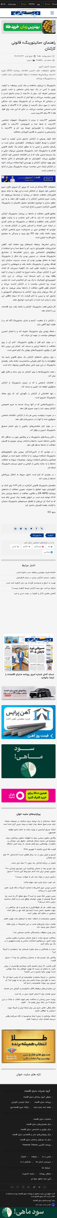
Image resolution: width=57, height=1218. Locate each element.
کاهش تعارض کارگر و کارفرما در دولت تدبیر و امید (35, 593)
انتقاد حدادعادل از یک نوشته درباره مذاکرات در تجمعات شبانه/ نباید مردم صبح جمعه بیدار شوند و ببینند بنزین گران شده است (29, 823)
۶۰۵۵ (44, 56)
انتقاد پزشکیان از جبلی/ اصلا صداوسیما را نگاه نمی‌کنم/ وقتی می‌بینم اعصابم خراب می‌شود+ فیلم (31, 1018)
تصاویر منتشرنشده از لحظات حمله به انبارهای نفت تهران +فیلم (30, 918)
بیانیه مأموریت (28, 1173)
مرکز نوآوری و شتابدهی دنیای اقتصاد (36, 1129)
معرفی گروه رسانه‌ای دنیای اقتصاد (37, 1097)
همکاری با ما (25, 1161)
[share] (23, 1187)
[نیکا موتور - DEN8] (28, 693)
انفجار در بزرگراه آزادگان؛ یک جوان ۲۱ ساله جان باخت (33, 863)
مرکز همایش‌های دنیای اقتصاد (38, 1124)
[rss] (28, 1187)
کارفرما (50, 535)
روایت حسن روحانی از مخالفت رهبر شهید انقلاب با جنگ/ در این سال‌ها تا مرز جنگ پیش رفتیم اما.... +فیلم (29, 1001)
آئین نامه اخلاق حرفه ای (41, 1178)
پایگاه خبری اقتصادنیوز (19, 1107)
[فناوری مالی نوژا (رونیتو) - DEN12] (28, 1046)
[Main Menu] (52, 13)
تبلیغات (34, 1156)
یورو (31, 4)
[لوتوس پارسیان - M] (28, 1212)
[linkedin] (26, 528)
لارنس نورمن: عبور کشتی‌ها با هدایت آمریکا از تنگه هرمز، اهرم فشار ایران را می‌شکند (30, 889)
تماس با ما (46, 1156)
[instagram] (45, 1187)
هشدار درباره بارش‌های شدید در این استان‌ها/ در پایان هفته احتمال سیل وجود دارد (31, 926)
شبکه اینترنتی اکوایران (20, 1102)
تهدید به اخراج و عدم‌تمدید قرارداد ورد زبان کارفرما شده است (31, 583)
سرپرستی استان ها (43, 1161)
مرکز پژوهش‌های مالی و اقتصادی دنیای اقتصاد (31, 1134)
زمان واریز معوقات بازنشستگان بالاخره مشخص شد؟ (34, 932)
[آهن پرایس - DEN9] (28, 722)
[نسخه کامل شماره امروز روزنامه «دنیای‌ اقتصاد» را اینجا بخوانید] (28, 652)
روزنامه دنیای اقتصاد (42, 1102)
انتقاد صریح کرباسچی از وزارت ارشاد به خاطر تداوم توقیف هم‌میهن (32, 831)
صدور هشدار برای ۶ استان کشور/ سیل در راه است (35, 994)
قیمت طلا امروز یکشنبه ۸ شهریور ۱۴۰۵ (39, 849)
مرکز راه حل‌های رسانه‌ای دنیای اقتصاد (35, 1139)
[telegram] (20, 528)
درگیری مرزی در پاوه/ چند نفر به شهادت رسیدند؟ (35, 876)
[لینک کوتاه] (41, 528)
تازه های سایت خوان (29, 1074)
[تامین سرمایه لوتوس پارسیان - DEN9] (28, 761)
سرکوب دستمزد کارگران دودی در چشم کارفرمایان (36, 577)
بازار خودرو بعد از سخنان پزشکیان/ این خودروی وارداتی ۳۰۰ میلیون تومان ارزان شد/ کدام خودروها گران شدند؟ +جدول (30, 870)
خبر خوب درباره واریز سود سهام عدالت (40, 882)
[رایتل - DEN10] (28, 795)
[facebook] (36, 528)
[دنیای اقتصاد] (25, 13)
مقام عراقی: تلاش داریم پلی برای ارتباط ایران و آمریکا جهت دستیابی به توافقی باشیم (32, 1009)
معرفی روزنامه (45, 1173)
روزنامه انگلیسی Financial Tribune (37, 1144)
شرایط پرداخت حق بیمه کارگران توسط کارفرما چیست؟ (34, 588)
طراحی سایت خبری (45, 1205)
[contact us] (17, 1187)
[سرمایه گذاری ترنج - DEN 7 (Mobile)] (28, 27)
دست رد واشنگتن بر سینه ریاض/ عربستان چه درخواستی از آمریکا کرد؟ (29, 951)
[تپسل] (2, 177)
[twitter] (31, 528)
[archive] (12, 1187)
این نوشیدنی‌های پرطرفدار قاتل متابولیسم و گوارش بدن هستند (30, 988)
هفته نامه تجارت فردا (42, 1107)
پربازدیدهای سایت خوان (28, 814)
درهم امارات (4, 4)
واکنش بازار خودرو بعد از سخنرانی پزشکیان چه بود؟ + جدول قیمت (30, 959)
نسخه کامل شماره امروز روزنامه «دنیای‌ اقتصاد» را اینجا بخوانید (29, 676)
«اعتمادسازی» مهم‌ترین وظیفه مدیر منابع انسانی (36, 572)
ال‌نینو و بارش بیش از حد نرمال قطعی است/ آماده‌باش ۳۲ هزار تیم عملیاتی (29, 856)
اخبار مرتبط (28, 565)
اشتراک (23, 1156)
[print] (15, 528)
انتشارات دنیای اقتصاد (42, 1119)
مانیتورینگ (37, 535)
